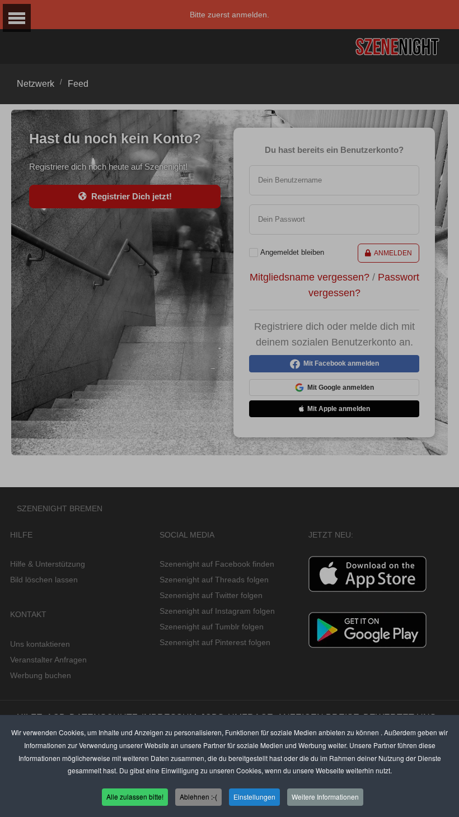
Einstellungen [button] (254, 796)
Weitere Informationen (325, 796)
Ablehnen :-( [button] (198, 796)
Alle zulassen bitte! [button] (134, 796)
